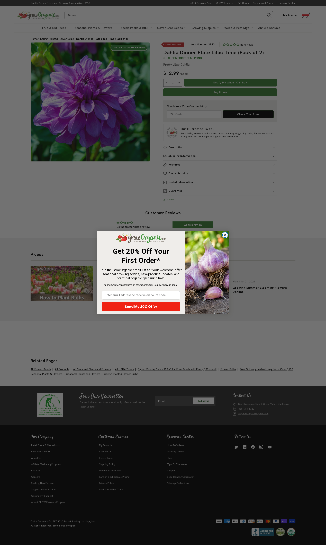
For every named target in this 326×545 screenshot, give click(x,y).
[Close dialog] (225, 235)
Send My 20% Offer (141, 306)
